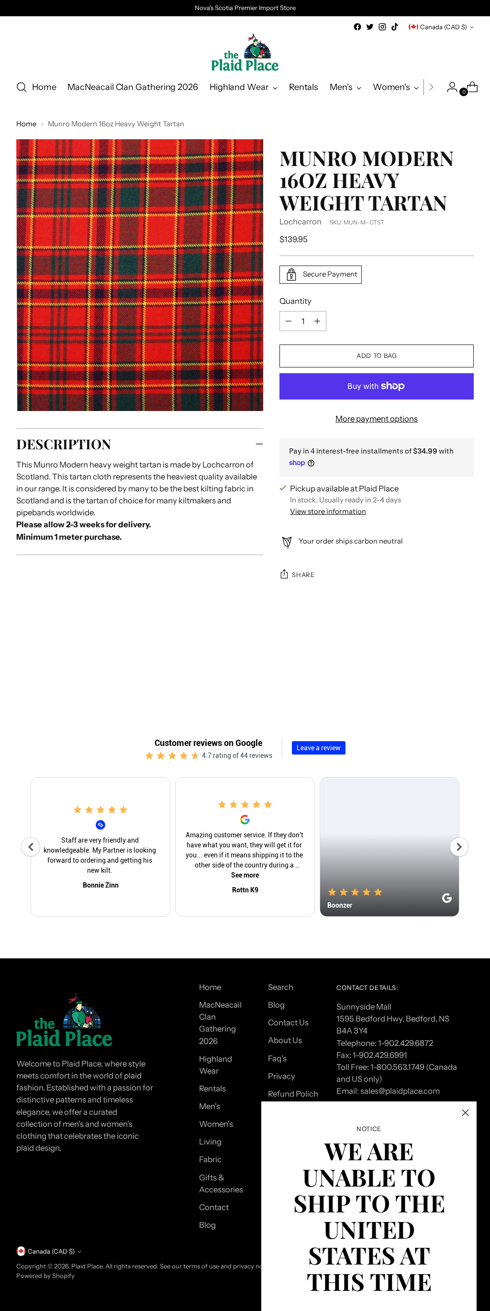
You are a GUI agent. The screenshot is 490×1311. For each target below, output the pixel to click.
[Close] (465, 1112)
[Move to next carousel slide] (465, 669)
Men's (209, 1106)
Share (303, 574)
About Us (285, 1040)
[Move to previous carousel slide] (443, 670)
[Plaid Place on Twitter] (370, 26)
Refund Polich (293, 1094)
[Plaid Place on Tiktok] (394, 26)
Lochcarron (300, 221)
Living (210, 1141)
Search (280, 987)
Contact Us (288, 1022)
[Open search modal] (21, 87)
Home (26, 124)
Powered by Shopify (45, 1275)
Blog (207, 1225)
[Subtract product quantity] (317, 321)
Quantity (295, 301)
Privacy (281, 1076)
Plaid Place (86, 1266)
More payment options (376, 418)
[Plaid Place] (245, 52)
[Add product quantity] (288, 321)
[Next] (431, 87)
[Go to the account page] (448, 87)
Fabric (210, 1159)
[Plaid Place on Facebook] (357, 26)
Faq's (277, 1058)
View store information (328, 511)
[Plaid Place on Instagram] (382, 26)
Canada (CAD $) (443, 27)
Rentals (212, 1088)
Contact (214, 1207)
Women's (216, 1124)
